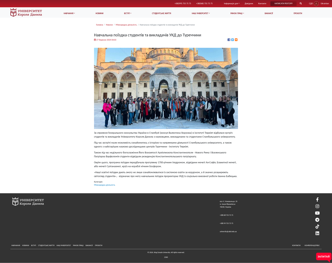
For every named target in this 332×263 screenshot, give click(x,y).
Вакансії (269, 13)
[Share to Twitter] (232, 39)
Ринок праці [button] (236, 13)
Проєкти (298, 13)
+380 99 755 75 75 (226, 223)
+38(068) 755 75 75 (204, 4)
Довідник (249, 4)
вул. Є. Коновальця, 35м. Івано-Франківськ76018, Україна (228, 204)
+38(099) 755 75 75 (183, 4)
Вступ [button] (127, 13)
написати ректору (283, 4)
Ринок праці (78, 246)
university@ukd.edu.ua (228, 232)
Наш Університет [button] (200, 13)
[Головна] (26, 12)
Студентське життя (161, 13)
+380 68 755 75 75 (226, 215)
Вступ (33, 246)
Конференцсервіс (312, 246)
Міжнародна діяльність (126, 25)
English (324, 9)
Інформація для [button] (231, 4)
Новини (99, 13)
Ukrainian (325, 4)
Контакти (262, 4)
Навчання (15, 246)
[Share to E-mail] (236, 39)
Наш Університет (64, 246)
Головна (99, 25)
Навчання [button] (68, 13)
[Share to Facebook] (229, 39)
